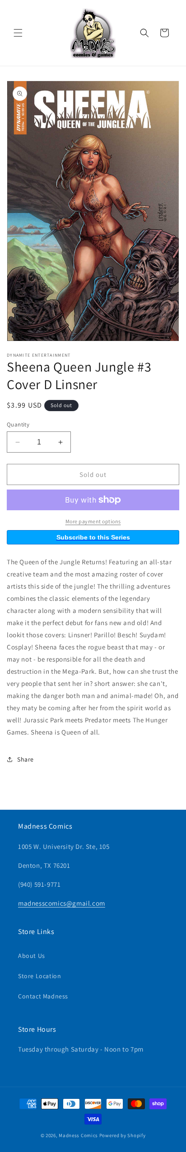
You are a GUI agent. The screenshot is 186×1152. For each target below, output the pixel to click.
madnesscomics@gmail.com (61, 903)
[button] (18, 33)
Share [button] (25, 759)
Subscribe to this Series (93, 537)
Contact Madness (43, 996)
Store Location (39, 976)
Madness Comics (78, 1135)
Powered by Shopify (122, 1135)
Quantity (18, 424)
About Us (31, 956)
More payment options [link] (93, 521)
